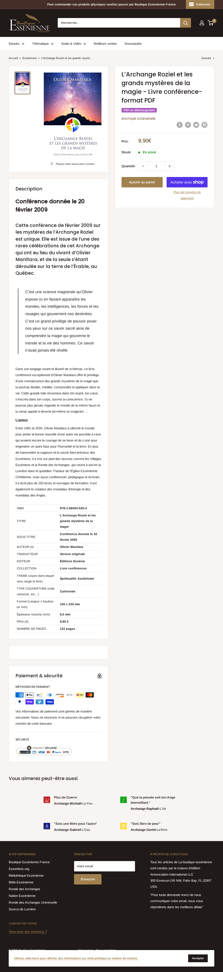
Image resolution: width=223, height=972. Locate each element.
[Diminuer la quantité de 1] (143, 166)
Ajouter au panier (142, 182)
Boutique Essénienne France (29, 862)
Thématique (40, 43)
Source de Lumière (22, 909)
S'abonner (203, 4)
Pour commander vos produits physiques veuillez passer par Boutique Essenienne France (111, 4)
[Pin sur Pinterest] (188, 125)
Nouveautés (133, 43)
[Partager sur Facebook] (180, 125)
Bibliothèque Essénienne (26, 875)
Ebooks (14, 43)
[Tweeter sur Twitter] (196, 125)
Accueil (13, 58)
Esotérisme (29, 58)
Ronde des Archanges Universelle (33, 902)
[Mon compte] (202, 22)
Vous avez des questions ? (28, 931)
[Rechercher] (185, 23)
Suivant (206, 58)
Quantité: (129, 166)
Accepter (198, 958)
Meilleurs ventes (105, 43)
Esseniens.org (19, 869)
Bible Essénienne (21, 882)
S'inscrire (88, 879)
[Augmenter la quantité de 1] (169, 166)
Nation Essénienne (22, 896)
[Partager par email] (204, 125)
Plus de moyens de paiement (187, 195)
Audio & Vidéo (71, 43)
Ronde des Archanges (24, 889)
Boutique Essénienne (139, 118)
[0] (210, 22)
